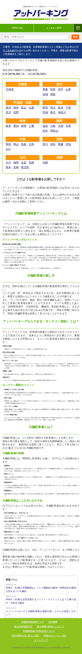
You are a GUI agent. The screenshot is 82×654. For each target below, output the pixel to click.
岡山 (16, 144)
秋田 (52, 89)
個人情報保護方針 (23, 626)
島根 (23, 144)
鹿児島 (25, 167)
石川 (8, 112)
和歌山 (54, 130)
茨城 (45, 112)
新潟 (8, 107)
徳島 (52, 144)
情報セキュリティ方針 (55, 635)
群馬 (45, 107)
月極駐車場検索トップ (32, 622)
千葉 (68, 107)
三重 (31, 125)
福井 (16, 107)
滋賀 (45, 125)
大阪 (52, 125)
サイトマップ (41, 640)
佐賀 (23, 162)
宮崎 (16, 167)
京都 (60, 125)
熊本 (8, 167)
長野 (16, 112)
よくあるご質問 (53, 28)
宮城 (45, 94)
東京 (52, 112)
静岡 (23, 125)
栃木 (60, 107)
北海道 (10, 89)
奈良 (45, 130)
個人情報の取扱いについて (50, 626)
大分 (8, 162)
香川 (45, 144)
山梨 (31, 107)
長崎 (31, 162)
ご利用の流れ (17, 28)
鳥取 (8, 144)
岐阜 (8, 125)
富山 (23, 107)
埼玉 (52, 107)
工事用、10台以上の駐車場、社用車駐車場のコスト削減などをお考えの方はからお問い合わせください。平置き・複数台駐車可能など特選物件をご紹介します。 (41, 51)
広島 (31, 144)
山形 (68, 89)
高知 (68, 144)
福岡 (16, 162)
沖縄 (45, 162)
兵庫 (68, 125)
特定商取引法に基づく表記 (25, 635)
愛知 (16, 125)
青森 (45, 89)
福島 (52, 94)
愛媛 (60, 144)
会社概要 (52, 622)
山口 (8, 148)
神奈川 (62, 112)
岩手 (60, 89)
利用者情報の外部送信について (39, 631)
